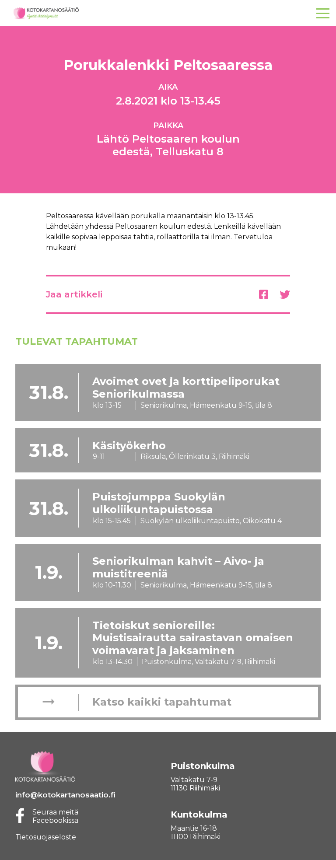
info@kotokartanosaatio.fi (65, 794)
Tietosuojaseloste (45, 837)
